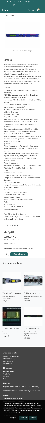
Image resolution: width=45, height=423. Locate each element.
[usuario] (33, 10)
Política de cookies (22, 413)
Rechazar (23, 418)
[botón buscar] (29, 10)
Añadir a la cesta (19, 254)
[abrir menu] (41, 10)
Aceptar (33, 418)
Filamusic (7, 10)
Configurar (12, 418)
